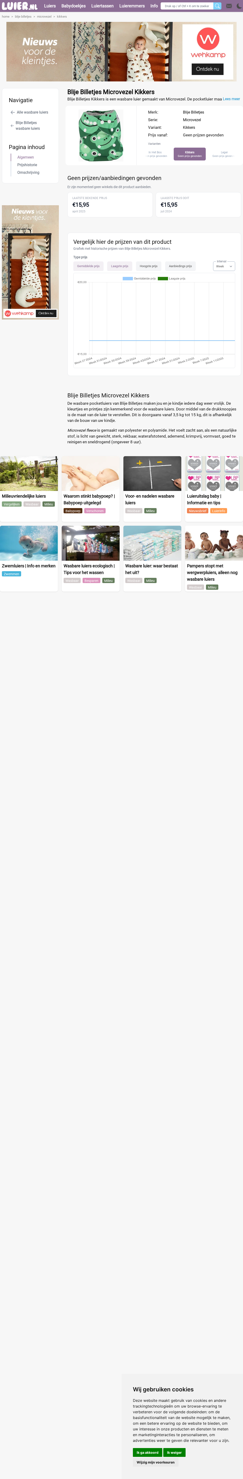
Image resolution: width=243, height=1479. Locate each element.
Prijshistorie (27, 165)
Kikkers (189, 127)
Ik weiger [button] (174, 1452)
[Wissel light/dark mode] (239, 6)
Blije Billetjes (193, 112)
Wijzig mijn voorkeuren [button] (156, 1462)
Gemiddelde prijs (88, 266)
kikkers (62, 16)
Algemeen (25, 157)
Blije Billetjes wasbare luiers (28, 125)
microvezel (44, 16)
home (5, 16)
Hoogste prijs (149, 266)
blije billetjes (23, 16)
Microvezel (192, 120)
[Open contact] (229, 6)
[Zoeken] (217, 6)
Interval (221, 261)
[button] (234, 6)
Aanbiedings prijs (180, 266)
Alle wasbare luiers (32, 112)
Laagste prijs (119, 266)
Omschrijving (28, 172)
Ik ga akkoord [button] (148, 1452)
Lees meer (231, 99)
